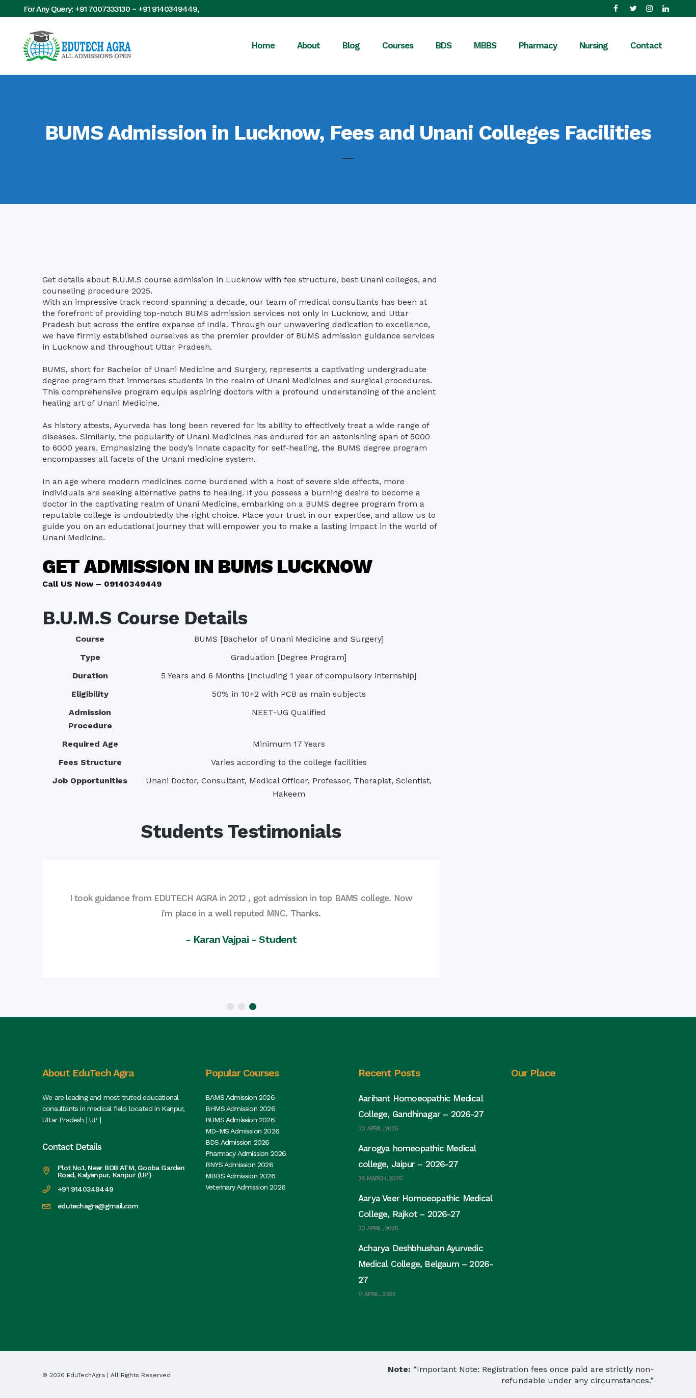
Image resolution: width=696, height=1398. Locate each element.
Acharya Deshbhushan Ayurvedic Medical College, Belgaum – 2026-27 (425, 1264)
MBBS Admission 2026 (240, 1176)
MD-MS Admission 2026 (242, 1131)
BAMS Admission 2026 (240, 1097)
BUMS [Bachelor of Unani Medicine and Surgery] (289, 639)
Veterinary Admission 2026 (245, 1187)
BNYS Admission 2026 (239, 1164)
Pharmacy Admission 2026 (245, 1153)
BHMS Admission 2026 (240, 1108)
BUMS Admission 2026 (240, 1120)
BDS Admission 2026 (237, 1142)
